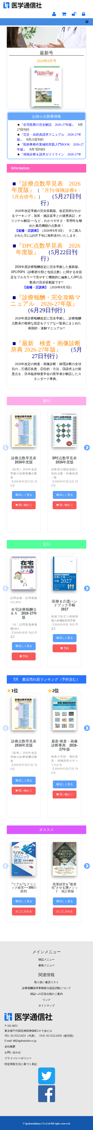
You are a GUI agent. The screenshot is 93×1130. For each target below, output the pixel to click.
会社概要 (10, 1046)
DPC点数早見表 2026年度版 (66, 460)
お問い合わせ (13, 1052)
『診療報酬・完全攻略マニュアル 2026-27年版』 (45, 300)
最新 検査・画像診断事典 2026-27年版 (64, 745)
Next (87, 447)
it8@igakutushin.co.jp (24, 1040)
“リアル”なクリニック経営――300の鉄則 (23, 887)
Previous (5, 447)
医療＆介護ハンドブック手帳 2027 (65, 605)
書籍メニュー (46, 965)
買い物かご (25, 505)
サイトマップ (46, 1005)
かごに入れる (24, 911)
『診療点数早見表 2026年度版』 (46, 186)
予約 (25, 656)
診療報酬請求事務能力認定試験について (46, 988)
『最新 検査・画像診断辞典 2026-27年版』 (46, 346)
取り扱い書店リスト (46, 982)
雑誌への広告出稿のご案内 (46, 993)
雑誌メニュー (46, 959)
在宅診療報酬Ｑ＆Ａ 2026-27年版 (23, 613)
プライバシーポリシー (18, 1058)
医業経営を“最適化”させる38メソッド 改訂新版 (64, 887)
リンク (46, 999)
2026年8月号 (46, 61)
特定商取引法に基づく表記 (21, 1064)
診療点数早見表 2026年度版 (25, 460)
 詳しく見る (24, 494)
